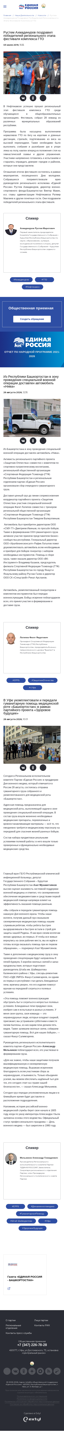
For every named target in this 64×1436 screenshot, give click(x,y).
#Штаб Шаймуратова (21, 1221)
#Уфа (48, 1221)
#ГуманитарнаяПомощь (32, 1213)
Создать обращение (32, 319)
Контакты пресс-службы (19, 1333)
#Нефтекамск (33, 287)
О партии (11, 1320)
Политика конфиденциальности (32, 1399)
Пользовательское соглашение (32, 1396)
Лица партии (41, 1320)
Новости (42, 15)
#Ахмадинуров (21, 279)
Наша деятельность (24, 15)
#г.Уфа (32, 687)
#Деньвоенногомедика (42, 1206)
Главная (7, 15)
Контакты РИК (42, 1325)
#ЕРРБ (16, 680)
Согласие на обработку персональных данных (32, 1404)
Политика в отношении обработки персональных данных (32, 1401)
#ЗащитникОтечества (43, 680)
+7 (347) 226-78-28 (32, 1345)
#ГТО (44, 279)
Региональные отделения (13, 1326)
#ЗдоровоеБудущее (32, 1228)
